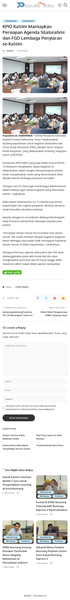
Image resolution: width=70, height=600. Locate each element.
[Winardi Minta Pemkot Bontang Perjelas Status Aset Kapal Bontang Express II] (51, 532)
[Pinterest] (54, 298)
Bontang (44, 496)
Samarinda (28, 21)
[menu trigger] (6, 5)
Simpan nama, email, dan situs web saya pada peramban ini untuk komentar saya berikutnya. (31, 407)
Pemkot (59, 496)
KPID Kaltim (22, 287)
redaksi (10, 51)
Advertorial (10, 21)
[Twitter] (46, 298)
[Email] (63, 298)
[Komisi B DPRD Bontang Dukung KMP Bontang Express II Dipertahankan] (51, 487)
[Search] (65, 5)
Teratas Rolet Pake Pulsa (49, 445)
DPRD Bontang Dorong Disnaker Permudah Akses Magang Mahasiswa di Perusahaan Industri (17, 555)
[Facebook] (37, 298)
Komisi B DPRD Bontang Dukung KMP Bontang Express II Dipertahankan (51, 506)
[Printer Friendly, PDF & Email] (12, 272)
